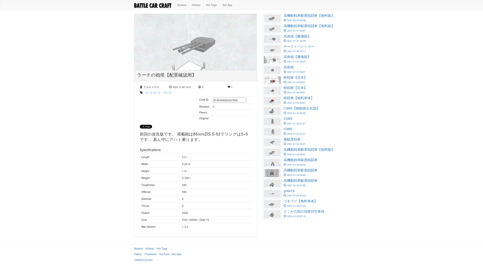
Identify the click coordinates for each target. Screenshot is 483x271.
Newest (181, 5)
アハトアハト (153, 92)
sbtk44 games (144, 260)
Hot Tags (211, 5)
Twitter (138, 254)
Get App (227, 5)
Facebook (150, 254)
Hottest (196, 5)
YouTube (164, 254)
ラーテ (168, 92)
